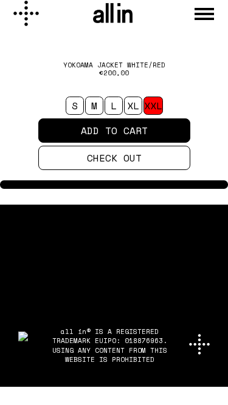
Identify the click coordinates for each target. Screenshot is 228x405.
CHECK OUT (114, 158)
